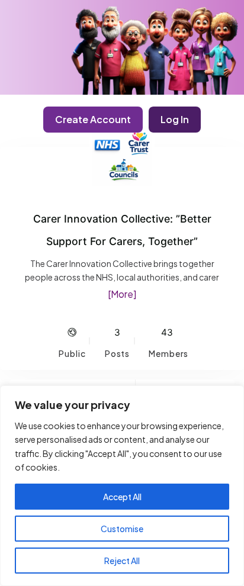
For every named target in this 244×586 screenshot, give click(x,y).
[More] (122, 294)
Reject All (122, 560)
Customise (122, 528)
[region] (122, 485)
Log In (174, 119)
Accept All (122, 496)
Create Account (93, 119)
